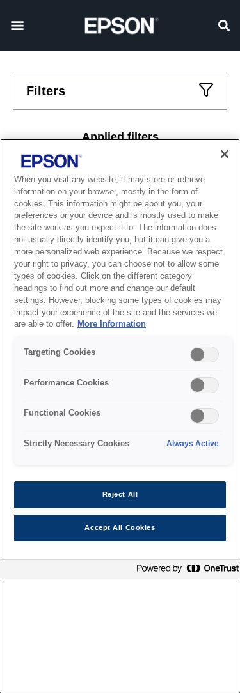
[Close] (225, 154)
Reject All (120, 494)
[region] (120, 416)
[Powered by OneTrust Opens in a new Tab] (185, 571)
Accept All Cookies (119, 527)
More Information (111, 324)
